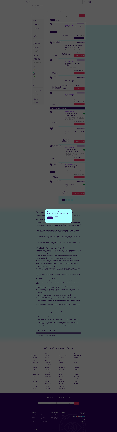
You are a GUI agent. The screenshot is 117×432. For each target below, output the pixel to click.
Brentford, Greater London (69, 94)
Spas (35, 5)
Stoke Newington (77, 355)
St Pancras (76, 352)
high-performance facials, (50, 322)
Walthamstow (77, 374)
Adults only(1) (36, 28)
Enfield (47, 358)
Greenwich (48, 360)
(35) (35, 84)
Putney (61, 378)
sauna (60, 226)
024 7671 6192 (82, 413)
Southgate (62, 388)
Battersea (35, 357)
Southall (62, 386)
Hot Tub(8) (36, 50)
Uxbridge (76, 371)
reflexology (54, 266)
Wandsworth (76, 376)
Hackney (48, 362)
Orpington (62, 369)
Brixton (34, 369)
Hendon (48, 371)
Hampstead (48, 364)
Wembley (76, 378)
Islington (48, 381)
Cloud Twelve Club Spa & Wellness (72, 64)
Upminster (76, 369)
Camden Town (36, 374)
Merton (61, 360)
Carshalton (35, 376)
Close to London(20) (37, 90)
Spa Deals (33, 421)
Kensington (48, 383)
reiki (38, 266)
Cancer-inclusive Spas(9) (38, 31)
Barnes (41, 5)
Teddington (76, 364)
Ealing (47, 353)
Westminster (35, 352)
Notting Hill (62, 367)
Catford (34, 378)
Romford (62, 381)
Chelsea (34, 379)
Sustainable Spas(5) (37, 29)
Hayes (47, 367)
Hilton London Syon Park (73, 96)
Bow (34, 365)
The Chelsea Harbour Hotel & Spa (74, 28)
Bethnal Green (36, 362)
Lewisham (62, 352)
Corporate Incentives (54, 418)
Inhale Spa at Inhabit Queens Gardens (71, 114)
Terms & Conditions (54, 414)
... (83, 11)
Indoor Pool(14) (36, 47)
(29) (37, 58)
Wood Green (76, 379)
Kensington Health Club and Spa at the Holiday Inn (74, 47)
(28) (38, 67)
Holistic (38, 263)
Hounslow (48, 376)
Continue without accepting (65, 220)
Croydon (34, 388)
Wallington (76, 372)
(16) (36, 102)
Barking (34, 355)
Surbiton (75, 360)
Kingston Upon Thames (51, 385)
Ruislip (61, 383)
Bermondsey (35, 360)
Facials (38, 260)
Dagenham (48, 352)
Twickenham (76, 367)
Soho (61, 385)
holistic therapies (72, 322)
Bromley (34, 371)
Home (32, 5)
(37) (35, 36)
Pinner (61, 374)
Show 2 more (35, 52)
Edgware (48, 355)
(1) (35, 74)
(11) (37, 59)
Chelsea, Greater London (69, 25)
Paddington (62, 372)
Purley (61, 376)
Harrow (48, 365)
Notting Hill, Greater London (69, 61)
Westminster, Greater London (70, 130)
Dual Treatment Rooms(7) (38, 44)
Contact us (33, 417)
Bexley (34, 364)
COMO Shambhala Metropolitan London (72, 150)
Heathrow (48, 369)
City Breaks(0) (36, 27)
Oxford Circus (63, 371)
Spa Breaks (33, 422)
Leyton (61, 353)
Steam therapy (40, 272)
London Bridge (63, 355)
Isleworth (48, 379)
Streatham (76, 358)
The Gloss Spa (69, 81)
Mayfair (61, 358)
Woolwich (76, 383)
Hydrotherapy (40, 255)
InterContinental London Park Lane (74, 133)
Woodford (76, 381)
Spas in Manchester (44, 418)
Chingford (35, 381)
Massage (39, 268)
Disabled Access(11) (37, 43)
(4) (35, 77)
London (38, 5)
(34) (36, 76)
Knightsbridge (49, 386)
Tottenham (76, 365)
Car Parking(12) (36, 42)
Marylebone (62, 357)
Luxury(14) (36, 25)
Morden (61, 362)
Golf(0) (35, 51)
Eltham (47, 357)
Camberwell (35, 372)
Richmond (62, 379)
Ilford (47, 378)
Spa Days (42, 414)
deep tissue (42, 269)
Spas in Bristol (43, 420)
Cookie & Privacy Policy (54, 417)
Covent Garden (36, 386)
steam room (65, 226)
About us (33, 418)
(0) (37, 62)
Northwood (62, 365)
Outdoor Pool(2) (36, 48)
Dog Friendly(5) (36, 24)
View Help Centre (89, 2)
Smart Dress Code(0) (37, 46)
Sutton (75, 362)
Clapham (35, 385)
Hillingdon (48, 372)
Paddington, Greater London (69, 111)
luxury (59, 225)
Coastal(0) (36, 94)
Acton (34, 353)
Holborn (48, 374)
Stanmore (76, 353)
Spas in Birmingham (44, 421)
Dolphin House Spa (71, 185)
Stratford (76, 357)
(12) (38, 69)
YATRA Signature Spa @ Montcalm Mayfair (72, 167)
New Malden (62, 364)
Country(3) (36, 91)
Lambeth (48, 388)
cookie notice (62, 214)
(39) (36, 35)
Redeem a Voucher (35, 414)
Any (34, 66)
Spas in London (43, 417)
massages (71, 231)
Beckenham (35, 358)
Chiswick (34, 383)
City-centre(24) (36, 92)
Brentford (35, 367)
